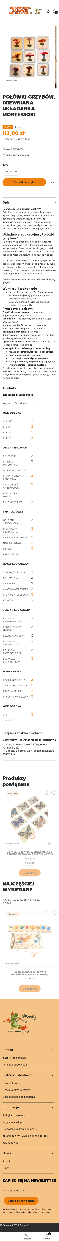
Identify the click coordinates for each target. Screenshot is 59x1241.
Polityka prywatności (15, 1115)
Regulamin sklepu (13, 1122)
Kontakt (7, 1161)
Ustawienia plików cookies (19, 1128)
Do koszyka (29, 872)
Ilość (5, 164)
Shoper (23, 1225)
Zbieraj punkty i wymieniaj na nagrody (25, 1135)
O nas (6, 1167)
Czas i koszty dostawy (16, 1089)
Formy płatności (12, 1083)
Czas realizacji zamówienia (19, 1096)
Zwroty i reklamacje (14, 1057)
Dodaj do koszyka (24, 182)
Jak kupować (10, 1142)
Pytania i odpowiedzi (15, 1064)
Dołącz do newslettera (21, 1200)
